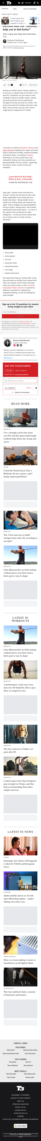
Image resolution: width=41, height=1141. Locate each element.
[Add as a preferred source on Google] (20, 1126)
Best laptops (12, 1062)
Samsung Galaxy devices (30, 1050)
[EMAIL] (21, 345)
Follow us (24, 85)
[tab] (10, 388)
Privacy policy (20, 1107)
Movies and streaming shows (11, 1053)
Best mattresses (28, 1065)
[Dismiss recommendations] (38, 14)
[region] (20, 378)
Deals (14, 8)
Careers (20, 1116)
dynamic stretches (28, 148)
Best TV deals (11, 1077)
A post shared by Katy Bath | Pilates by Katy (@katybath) (20, 177)
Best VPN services (30, 1053)
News (25, 42)
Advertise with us (20, 1113)
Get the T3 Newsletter (30, 8)
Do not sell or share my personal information (20, 1119)
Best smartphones (13, 1065)
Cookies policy (20, 1110)
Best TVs (28, 1062)
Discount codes (29, 1077)
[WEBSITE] (18, 345)
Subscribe (28, 2)
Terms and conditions (20, 1104)
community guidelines (21, 374)
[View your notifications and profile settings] (19, 3)
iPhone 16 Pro (11, 1050)
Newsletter (34, 85)
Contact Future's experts (20, 1098)
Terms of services (25, 321)
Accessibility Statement (20, 1095)
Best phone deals (11, 1073)
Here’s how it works (19, 48)
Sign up (23, 370)
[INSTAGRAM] (15, 345)
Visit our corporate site (25, 1134)
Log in (17, 370)
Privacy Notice (26, 323)
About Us (20, 1101)
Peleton (30, 155)
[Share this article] (4, 85)
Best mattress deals (29, 1073)
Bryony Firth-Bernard (17, 40)
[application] (20, 235)
